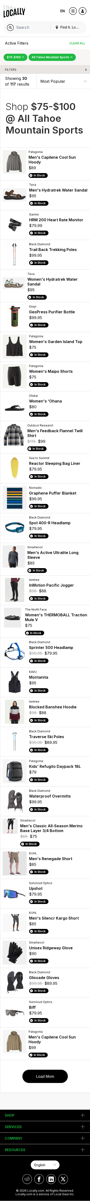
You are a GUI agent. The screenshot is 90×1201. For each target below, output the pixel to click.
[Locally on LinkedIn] (51, 1179)
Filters (10, 69)
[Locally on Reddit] (27, 1179)
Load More (45, 1076)
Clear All (77, 43)
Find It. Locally (71, 27)
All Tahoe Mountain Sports (51, 57)
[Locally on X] (63, 1179)
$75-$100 (14, 57)
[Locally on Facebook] (39, 1179)
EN (62, 11)
